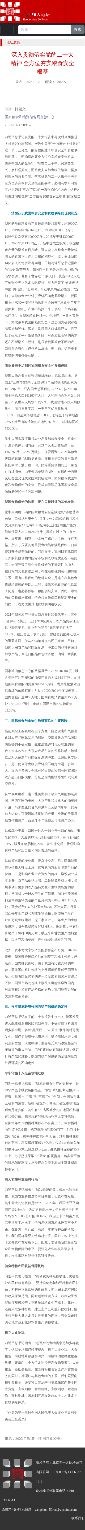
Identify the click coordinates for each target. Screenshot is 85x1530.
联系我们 (78, 1518)
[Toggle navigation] (7, 29)
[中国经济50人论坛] (30, 11)
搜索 (77, 29)
